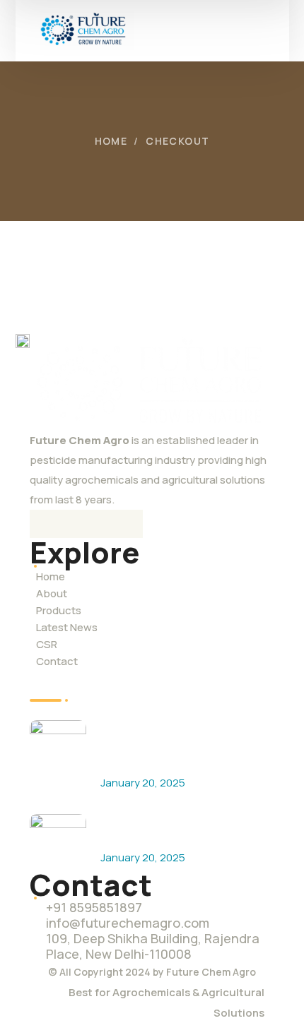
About (51, 593)
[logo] (87, 29)
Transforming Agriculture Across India (171, 829)
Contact (57, 661)
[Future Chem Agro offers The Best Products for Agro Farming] (58, 748)
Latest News (67, 627)
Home (111, 141)
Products (58, 610)
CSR (46, 644)
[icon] (44, 524)
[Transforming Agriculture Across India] (58, 842)
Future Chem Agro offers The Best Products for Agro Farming (181, 744)
